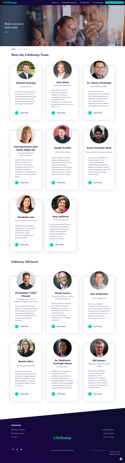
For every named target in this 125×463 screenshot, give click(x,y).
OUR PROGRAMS (108, 430)
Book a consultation (115, 2)
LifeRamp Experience (69, 2)
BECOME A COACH (17, 433)
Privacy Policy (69, 450)
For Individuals (98, 2)
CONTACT (14, 437)
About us (55, 2)
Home (13, 49)
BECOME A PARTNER (18, 430)
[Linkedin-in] (21, 449)
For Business (84, 2)
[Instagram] (13, 449)
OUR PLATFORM (108, 437)
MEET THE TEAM (108, 433)
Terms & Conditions (57, 450)
